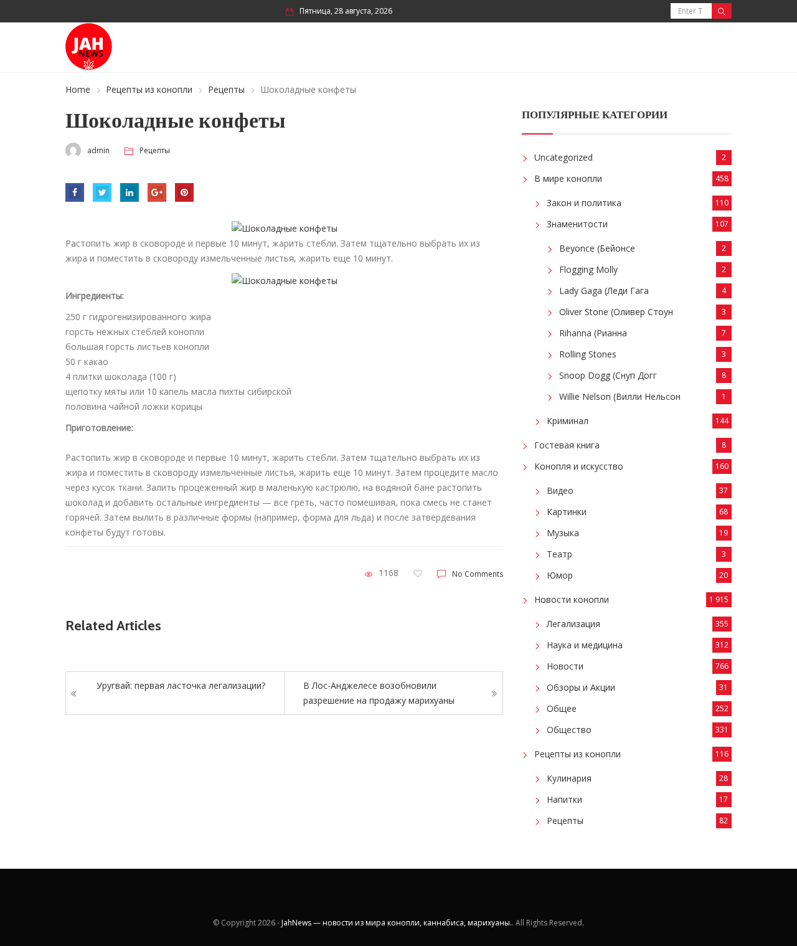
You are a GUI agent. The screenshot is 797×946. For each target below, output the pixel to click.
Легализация (573, 624)
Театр (559, 554)
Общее (562, 708)
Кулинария (569, 778)
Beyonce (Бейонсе (597, 248)
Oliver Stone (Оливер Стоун (616, 312)
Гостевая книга (567, 445)
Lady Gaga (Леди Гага (604, 290)
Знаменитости (577, 224)
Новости (565, 666)
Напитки (564, 799)
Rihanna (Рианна (593, 333)
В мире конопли (568, 178)
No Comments (477, 574)
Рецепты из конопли (149, 89)
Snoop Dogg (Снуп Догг (608, 375)
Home (77, 89)
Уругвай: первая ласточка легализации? (181, 685)
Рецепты (226, 89)
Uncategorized (563, 157)
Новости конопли (571, 599)
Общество (569, 730)
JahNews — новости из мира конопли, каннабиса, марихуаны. (396, 922)
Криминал (567, 421)
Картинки (567, 512)
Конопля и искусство (578, 466)
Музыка (563, 533)
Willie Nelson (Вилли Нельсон (620, 396)
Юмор (560, 575)
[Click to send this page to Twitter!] (102, 192)
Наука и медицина (585, 645)
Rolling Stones (587, 354)
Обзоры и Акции (581, 687)
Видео (560, 490)
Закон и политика (584, 203)
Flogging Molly (588, 269)
